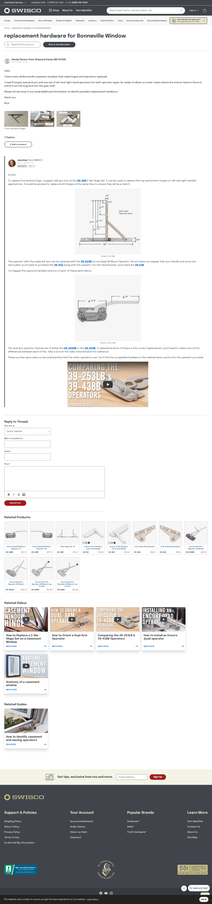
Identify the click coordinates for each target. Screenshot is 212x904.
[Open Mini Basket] (205, 10)
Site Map (192, 837)
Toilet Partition (107, 21)
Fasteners (80, 21)
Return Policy (11, 827)
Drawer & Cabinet (64, 21)
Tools (120, 21)
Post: (7, 464)
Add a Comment (19, 144)
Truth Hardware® (137, 832)
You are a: (9, 426)
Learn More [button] (92, 899)
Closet (7, 21)
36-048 (81, 181)
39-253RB (70, 348)
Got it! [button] (204, 899)
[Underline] (18, 495)
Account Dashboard (81, 821)
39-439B (90, 348)
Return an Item (78, 832)
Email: (7, 451)
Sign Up (157, 777)
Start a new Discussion (59, 44)
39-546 (139, 265)
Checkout (75, 837)
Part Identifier (195, 821)
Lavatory (92, 21)
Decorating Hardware (157, 21)
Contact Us (193, 827)
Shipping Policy (12, 821)
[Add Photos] (23, 495)
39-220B (86, 261)
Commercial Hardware (24, 21)
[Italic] (13, 495)
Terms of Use (11, 837)
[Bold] (8, 495)
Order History (77, 827)
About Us (192, 832)
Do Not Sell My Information (19, 843)
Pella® (130, 827)
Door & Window (45, 21)
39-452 (58, 265)
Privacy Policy (12, 832)
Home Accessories (134, 21)
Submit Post (15, 503)
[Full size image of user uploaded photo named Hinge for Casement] (16, 119)
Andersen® (133, 821)
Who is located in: (13, 438)
